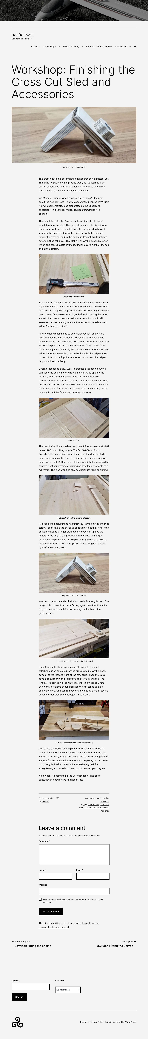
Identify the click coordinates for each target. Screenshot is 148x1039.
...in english (104, 798)
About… (35, 46)
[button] (135, 47)
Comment (44, 841)
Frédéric (45, 801)
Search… (16, 980)
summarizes (88, 209)
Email (79, 870)
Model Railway (71, 46)
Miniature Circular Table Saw (96, 807)
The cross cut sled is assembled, (56, 178)
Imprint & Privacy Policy (99, 46)
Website (43, 885)
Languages (121, 46)
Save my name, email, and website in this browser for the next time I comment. (73, 901)
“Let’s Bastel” (85, 198)
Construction (93, 804)
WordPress (130, 1022)
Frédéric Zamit (23, 35)
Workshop (104, 801)
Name (42, 870)
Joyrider (77, 775)
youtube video (64, 209)
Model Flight (49, 46)
